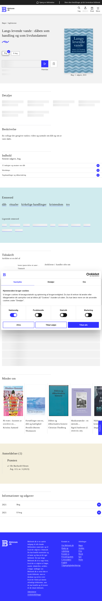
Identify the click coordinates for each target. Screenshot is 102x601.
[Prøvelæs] (44, 63)
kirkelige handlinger (33, 204)
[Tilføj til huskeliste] (53, 63)
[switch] (38, 315)
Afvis (18, 325)
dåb (4, 204)
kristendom (56, 204)
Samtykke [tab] (17, 282)
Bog (5, 53)
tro (68, 204)
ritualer (14, 204)
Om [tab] (84, 282)
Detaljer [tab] (51, 282)
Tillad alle (83, 325)
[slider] (78, 52)
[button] (51, 505)
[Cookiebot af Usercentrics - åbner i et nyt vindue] (88, 275)
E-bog (15, 53)
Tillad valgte (51, 325)
